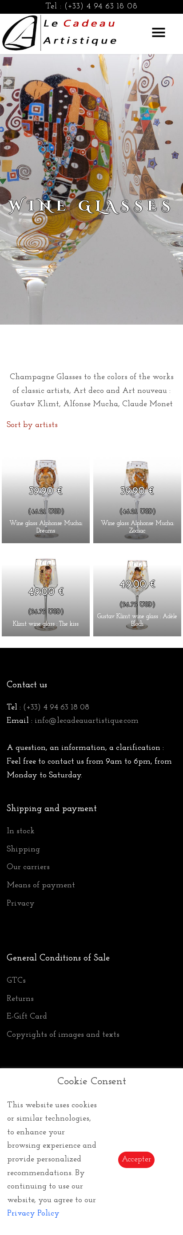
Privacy (21, 904)
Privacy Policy (33, 1214)
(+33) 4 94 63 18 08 (101, 7)
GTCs (16, 981)
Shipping (23, 850)
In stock (21, 831)
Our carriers (28, 867)
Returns (20, 999)
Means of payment (41, 886)
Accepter (136, 1160)
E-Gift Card (27, 1017)
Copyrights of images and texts (63, 1035)
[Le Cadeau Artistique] (59, 31)
